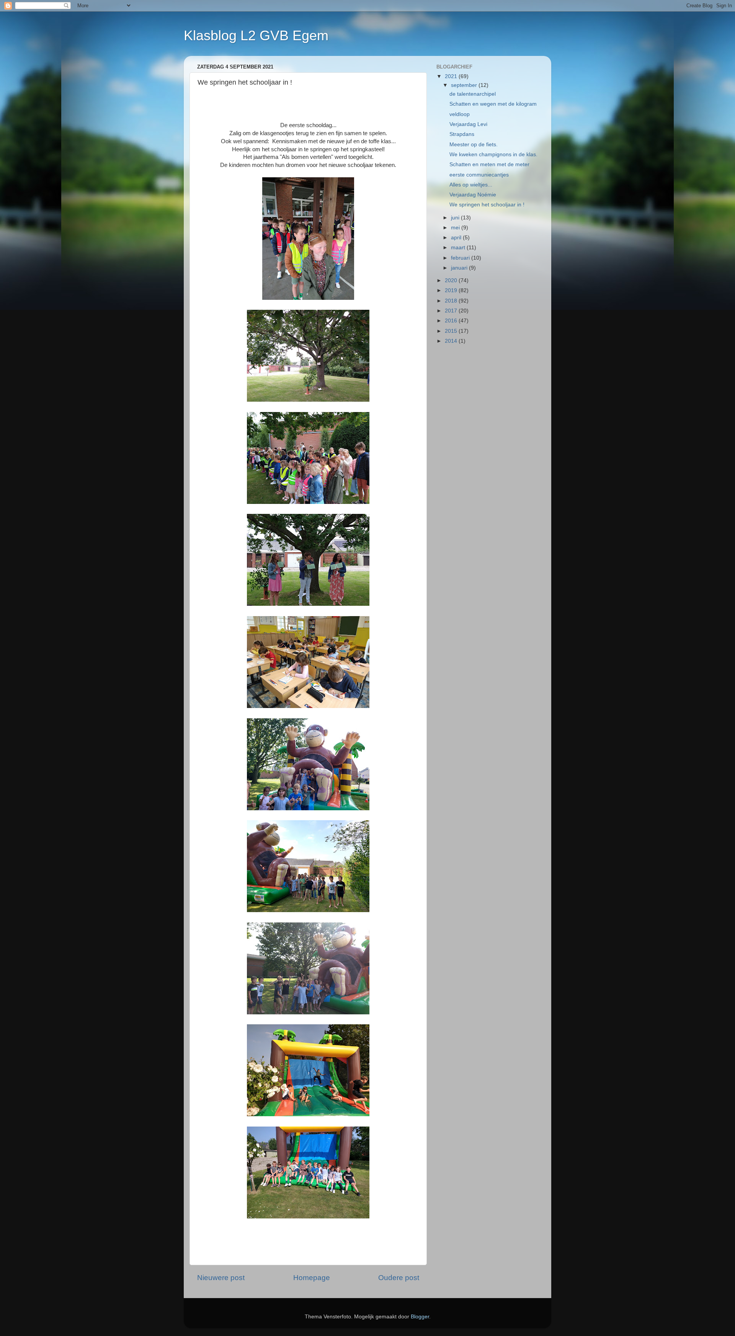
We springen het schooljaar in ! (486, 205)
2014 (452, 341)
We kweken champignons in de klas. (493, 154)
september (465, 85)
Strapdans (461, 134)
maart (459, 247)
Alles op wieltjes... (470, 185)
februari (461, 258)
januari (460, 268)
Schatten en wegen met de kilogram (493, 104)
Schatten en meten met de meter (489, 164)
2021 (452, 76)
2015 (452, 331)
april (457, 237)
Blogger (420, 1317)
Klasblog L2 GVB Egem (256, 35)
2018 (452, 301)
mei (456, 228)
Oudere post (398, 1278)
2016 (452, 321)
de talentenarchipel (472, 94)
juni (456, 218)
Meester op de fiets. (473, 144)
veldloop (459, 114)
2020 (452, 280)
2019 (452, 290)
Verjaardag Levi (468, 124)
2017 (452, 311)
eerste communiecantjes (479, 175)
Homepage (311, 1278)
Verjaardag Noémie (472, 195)
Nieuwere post (221, 1278)
